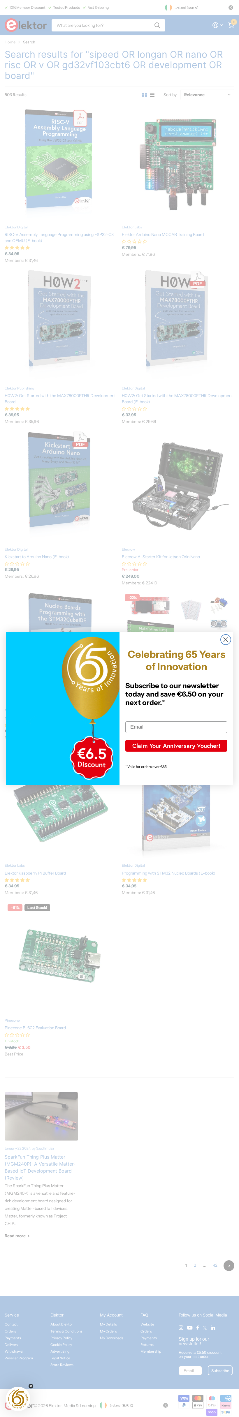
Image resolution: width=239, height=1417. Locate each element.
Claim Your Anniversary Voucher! (176, 746)
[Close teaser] (31, 1386)
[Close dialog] (226, 640)
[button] (18, 1399)
